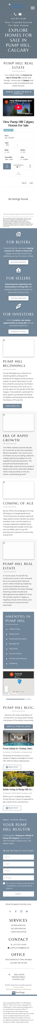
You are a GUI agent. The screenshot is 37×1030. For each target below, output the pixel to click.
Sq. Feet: (24, 159)
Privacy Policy (18, 987)
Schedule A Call (18, 332)
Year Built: (9, 159)
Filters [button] (18, 173)
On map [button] (30, 166)
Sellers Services (18, 929)
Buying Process (18, 262)
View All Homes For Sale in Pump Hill (18, 93)
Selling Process (18, 298)
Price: (9, 138)
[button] (18, 93)
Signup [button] (24, 183)
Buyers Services (18, 925)
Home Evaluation (18, 932)
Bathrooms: (23, 152)
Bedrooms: (7, 152)
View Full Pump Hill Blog (18, 726)
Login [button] (31, 183)
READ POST (13, 767)
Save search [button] (7, 166)
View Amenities (12, 406)
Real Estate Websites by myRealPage (18, 989)
